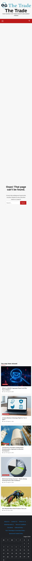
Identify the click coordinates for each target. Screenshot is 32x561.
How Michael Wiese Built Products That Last (14, 508)
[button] (2, 21)
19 (12, 553)
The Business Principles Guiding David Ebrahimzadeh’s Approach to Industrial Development (12, 449)
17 (3, 553)
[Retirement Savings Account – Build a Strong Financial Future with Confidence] (16, 467)
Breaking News (6, 414)
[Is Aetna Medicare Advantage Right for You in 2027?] (16, 406)
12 (12, 550)
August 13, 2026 (10, 452)
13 (16, 550)
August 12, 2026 (10, 482)
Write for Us (22, 521)
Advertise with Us (9, 524)
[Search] (29, 20)
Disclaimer (10, 527)
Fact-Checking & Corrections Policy (15, 530)
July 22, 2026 (10, 510)
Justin (4, 391)
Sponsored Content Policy (16, 533)
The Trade (16, 10)
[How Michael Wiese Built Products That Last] (16, 497)
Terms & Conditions (21, 524)
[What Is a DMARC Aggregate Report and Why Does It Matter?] (16, 376)
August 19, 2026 (10, 391)
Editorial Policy (19, 527)
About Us (6, 521)
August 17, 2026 (10, 421)
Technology (5, 384)
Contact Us (14, 521)
